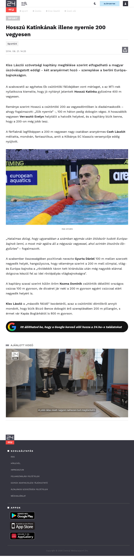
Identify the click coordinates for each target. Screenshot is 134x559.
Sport (13, 18)
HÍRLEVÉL (15, 463)
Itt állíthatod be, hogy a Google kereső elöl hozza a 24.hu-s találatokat (71, 327)
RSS (13, 457)
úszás (38, 11)
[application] (67, 383)
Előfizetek (109, 4)
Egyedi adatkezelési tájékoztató (29, 483)
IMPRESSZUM (17, 470)
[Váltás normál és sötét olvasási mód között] (95, 4)
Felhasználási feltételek (25, 476)
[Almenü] (24, 3)
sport (25, 11)
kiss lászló (54, 11)
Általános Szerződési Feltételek (29, 489)
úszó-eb (71, 11)
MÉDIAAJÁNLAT (18, 496)
